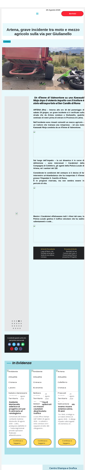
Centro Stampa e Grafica (63, 468)
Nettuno (37, 393)
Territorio (13, 398)
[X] (14, 344)
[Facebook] (9, 344)
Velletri (36, 404)
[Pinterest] (11, 348)
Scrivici (72, 13)
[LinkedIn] (18, 344)
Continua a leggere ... (18, 442)
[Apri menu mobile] (37, 14)
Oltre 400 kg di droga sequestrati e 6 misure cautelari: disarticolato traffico (42, 408)
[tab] (12, 321)
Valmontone (63, 404)
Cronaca (7, 41)
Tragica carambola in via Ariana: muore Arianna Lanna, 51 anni (66, 406)
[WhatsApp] (22, 344)
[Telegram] (16, 348)
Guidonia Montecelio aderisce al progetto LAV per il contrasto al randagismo (17, 408)
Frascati (62, 393)
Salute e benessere (18, 393)
